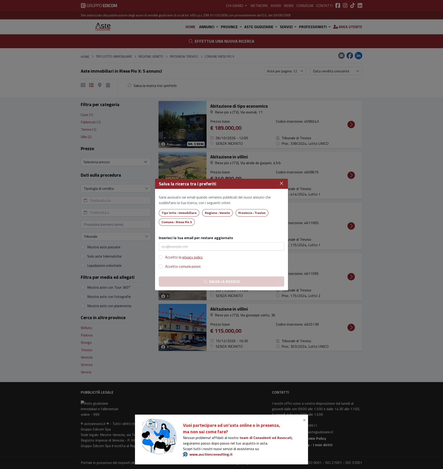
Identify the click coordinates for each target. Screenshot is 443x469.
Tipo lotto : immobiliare (179, 212)
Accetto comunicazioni (183, 266)
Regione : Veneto (217, 212)
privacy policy (192, 257)
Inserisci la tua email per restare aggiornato (196, 237)
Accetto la (184, 257)
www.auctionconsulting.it (211, 454)
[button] (305, 420)
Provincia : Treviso (252, 212)
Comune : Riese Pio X (177, 222)
